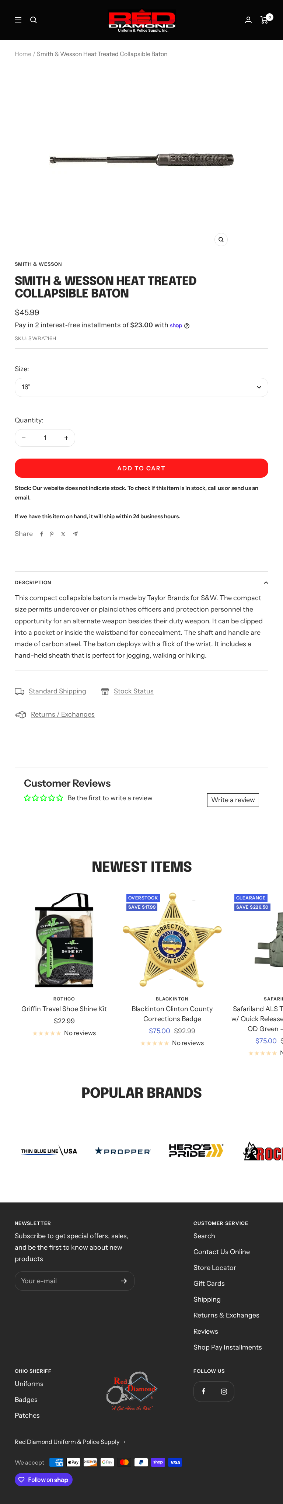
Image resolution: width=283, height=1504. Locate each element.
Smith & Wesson (38, 264)
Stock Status (134, 691)
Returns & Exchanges (226, 1315)
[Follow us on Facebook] (203, 1391)
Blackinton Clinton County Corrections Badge (172, 1014)
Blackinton (172, 999)
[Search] (33, 20)
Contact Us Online (221, 1252)
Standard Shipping (57, 691)
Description (33, 582)
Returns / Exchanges (63, 714)
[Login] (248, 20)
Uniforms (29, 1384)
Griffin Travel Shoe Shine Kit (64, 1009)
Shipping (207, 1299)
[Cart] (264, 20)
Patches (27, 1415)
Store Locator (214, 1268)
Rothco (64, 999)
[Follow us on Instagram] (224, 1391)
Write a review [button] (233, 800)
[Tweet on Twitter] (63, 534)
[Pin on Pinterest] (51, 534)
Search (204, 1236)
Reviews (205, 1331)
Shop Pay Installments (227, 1347)
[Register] (124, 1281)
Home (23, 54)
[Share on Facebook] (41, 534)
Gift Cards (209, 1284)
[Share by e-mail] (75, 534)
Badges (26, 1400)
